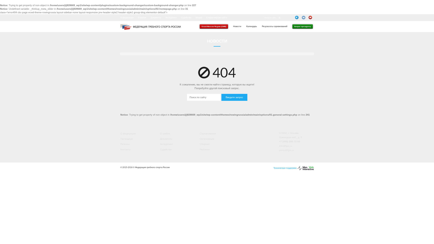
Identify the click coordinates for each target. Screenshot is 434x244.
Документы (156, 17)
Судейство (186, 17)
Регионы (125, 144)
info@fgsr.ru (285, 146)
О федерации (127, 17)
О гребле (142, 17)
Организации (207, 138)
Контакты (125, 149)
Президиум (126, 138)
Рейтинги (205, 149)
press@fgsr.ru (286, 150)
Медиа (199, 17)
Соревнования (208, 133)
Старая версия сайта (216, 17)
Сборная (205, 144)
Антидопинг (171, 17)
